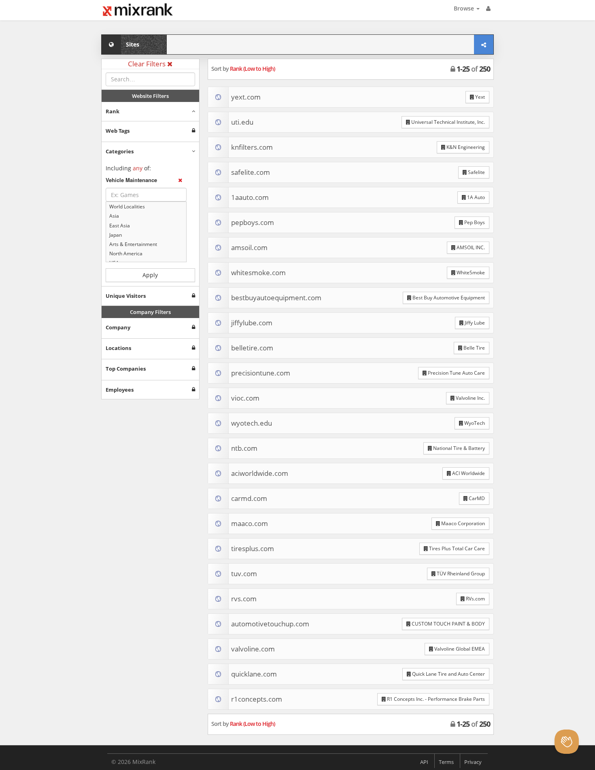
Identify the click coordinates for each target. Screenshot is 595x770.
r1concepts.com (256, 699)
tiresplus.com (252, 548)
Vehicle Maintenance (131, 180)
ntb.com (244, 448)
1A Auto (475, 197)
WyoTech (474, 423)
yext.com (246, 97)
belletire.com (252, 347)
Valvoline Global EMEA (459, 648)
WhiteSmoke (470, 272)
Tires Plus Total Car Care (456, 548)
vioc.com (245, 398)
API (424, 762)
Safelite (476, 172)
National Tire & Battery (458, 448)
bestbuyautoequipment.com (276, 297)
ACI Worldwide (468, 473)
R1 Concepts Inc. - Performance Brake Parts (435, 699)
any (137, 168)
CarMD (476, 498)
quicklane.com (254, 674)
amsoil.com (249, 247)
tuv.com (244, 573)
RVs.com (475, 598)
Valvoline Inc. (470, 398)
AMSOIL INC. (470, 247)
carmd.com (249, 498)
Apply (150, 275)
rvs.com (244, 598)
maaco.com (249, 523)
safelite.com (250, 172)
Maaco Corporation (462, 523)
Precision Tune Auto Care (456, 372)
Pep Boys (474, 222)
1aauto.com (250, 197)
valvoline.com (253, 648)
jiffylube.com (251, 322)
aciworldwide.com (259, 473)
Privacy (473, 762)
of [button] (473, 69)
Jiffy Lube (474, 322)
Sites (132, 44)
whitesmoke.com (258, 272)
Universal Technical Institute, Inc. (447, 122)
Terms (446, 762)
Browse (465, 8)
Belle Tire (473, 347)
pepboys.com (252, 222)
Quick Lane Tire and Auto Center (448, 673)
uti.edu (242, 122)
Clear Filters (147, 63)
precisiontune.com (260, 373)
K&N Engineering (465, 147)
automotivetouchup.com (270, 623)
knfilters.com (252, 147)
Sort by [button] (243, 68)
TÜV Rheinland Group (460, 573)
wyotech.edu (251, 423)
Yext (479, 96)
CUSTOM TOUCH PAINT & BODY (447, 623)
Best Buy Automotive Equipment (448, 297)
